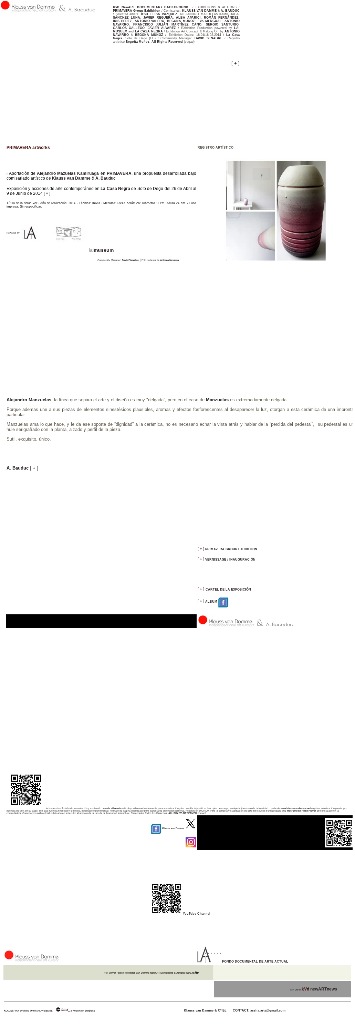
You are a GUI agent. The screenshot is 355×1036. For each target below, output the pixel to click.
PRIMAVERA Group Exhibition (136, 10)
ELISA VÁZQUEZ (163, 14)
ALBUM (211, 601)
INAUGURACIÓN (241, 559)
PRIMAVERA (119, 173)
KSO (144, 14)
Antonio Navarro (169, 260)
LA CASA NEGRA (149, 31)
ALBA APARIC (188, 17)
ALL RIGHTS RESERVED (182, 813)
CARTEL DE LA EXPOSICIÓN (228, 589)
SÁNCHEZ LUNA (126, 17)
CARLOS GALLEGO (129, 28)
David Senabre (130, 260)
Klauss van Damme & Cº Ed (177, 1010)
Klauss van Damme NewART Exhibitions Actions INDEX (160, 973)
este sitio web (113, 808)
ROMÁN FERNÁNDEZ (221, 17)
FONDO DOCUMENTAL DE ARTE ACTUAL (255, 961)
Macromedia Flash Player (301, 810)
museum (104, 250)
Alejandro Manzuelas (29, 399)
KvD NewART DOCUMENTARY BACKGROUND (150, 7)
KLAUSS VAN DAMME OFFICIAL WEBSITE (28, 1010)
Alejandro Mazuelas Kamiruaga (68, 173)
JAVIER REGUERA (158, 17)
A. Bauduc (105, 178)
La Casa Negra (115, 188)
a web (74, 1010)
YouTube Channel (196, 913)
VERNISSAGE (215, 559)
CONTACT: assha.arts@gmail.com (259, 1010)
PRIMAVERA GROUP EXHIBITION (231, 549)
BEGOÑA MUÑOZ (181, 21)
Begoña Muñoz (137, 41)
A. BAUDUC (230, 10)
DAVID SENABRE (210, 38)
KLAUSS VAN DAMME (199, 10)
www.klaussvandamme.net (296, 808)
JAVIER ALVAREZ (162, 28)
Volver (112, 973)
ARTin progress (86, 1010)
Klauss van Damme (71, 178)
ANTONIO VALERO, (150, 21)
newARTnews (323, 989)
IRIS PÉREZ (122, 21)
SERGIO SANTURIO (222, 24)
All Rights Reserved (167, 41)
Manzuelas (217, 399)
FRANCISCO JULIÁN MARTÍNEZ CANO (167, 24)
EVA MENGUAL (210, 21)
